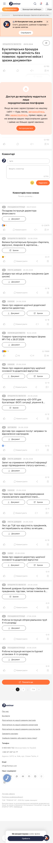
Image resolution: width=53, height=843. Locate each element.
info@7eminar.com (9, 766)
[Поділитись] (37, 261)
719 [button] (33, 689)
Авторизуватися (26, 128)
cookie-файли (34, 834)
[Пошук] (35, 3)
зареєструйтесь (18, 115)
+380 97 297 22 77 (10, 752)
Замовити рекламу (10, 734)
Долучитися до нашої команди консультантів (21, 729)
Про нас (5, 711)
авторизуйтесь (36, 112)
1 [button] (17, 689)
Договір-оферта (8, 794)
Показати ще (27, 682)
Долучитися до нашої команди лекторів (19, 720)
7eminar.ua (18, 807)
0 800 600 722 (19, 748)
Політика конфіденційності (12, 797)
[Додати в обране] (48, 261)
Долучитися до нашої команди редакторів (20, 725)
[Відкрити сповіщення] (40, 3)
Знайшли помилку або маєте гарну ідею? (19, 738)
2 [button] (23, 689)
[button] (39, 689)
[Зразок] (46, 42)
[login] (47, 3)
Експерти (6, 716)
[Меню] (4, 3)
